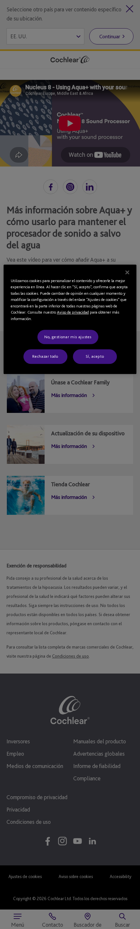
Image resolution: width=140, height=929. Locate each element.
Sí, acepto (95, 356)
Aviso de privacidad (73, 312)
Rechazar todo (45, 356)
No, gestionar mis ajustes (67, 336)
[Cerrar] (127, 272)
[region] (70, 319)
